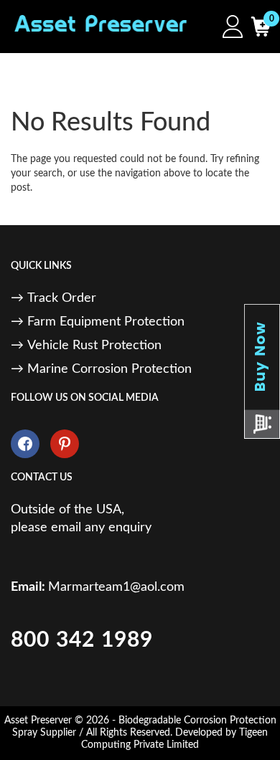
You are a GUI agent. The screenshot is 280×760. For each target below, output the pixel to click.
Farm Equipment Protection (106, 321)
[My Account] (228, 26)
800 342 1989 (82, 640)
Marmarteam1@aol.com (116, 587)
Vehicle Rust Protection (94, 345)
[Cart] (256, 26)
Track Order (61, 298)
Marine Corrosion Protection (109, 369)
